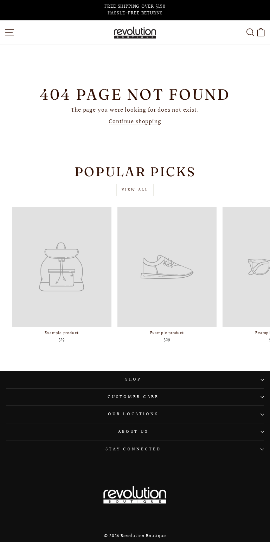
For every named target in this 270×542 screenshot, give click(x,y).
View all (135, 190)
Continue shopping (135, 121)
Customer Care (133, 397)
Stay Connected (133, 449)
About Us (133, 431)
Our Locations (133, 414)
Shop (133, 379)
